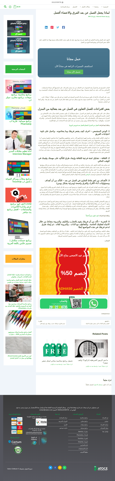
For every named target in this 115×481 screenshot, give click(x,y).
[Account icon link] (10, 6)
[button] (102, 7)
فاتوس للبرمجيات (35, 414)
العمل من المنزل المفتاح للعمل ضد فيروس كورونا (84, 125)
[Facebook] (63, 27)
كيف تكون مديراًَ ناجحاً (92, 215)
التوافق (88, 174)
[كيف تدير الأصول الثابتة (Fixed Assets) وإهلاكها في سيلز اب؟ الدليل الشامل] (18, 345)
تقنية (100, 366)
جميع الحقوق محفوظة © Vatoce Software (19, 469)
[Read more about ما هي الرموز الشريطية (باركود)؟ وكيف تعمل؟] (91, 348)
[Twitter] (57, 27)
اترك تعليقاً (105, 366)
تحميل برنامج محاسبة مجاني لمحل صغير (57, 361)
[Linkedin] (46, 27)
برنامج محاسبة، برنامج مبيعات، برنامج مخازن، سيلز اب (18, 97)
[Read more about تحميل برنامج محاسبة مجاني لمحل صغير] (56, 348)
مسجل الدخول (98, 384)
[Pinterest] (52, 27)
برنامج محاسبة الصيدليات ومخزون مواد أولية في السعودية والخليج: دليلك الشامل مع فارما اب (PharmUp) (18, 306)
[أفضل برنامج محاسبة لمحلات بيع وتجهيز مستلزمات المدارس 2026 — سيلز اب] (18, 320)
